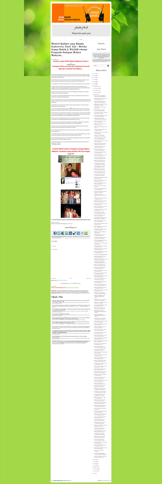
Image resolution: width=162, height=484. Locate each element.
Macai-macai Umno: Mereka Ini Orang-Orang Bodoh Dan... (100, 285)
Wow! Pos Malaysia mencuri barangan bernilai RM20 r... (99, 110)
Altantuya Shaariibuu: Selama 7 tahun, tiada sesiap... (100, 221)
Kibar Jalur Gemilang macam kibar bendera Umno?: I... (100, 204)
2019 (94, 73)
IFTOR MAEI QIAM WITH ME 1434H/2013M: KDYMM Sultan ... (100, 454)
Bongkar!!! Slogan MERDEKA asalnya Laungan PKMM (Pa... (100, 96)
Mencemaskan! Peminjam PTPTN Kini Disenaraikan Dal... (100, 274)
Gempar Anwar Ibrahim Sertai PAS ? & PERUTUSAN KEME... (101, 116)
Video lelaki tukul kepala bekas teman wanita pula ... (100, 333)
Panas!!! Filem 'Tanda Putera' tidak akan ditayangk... (101, 141)
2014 (94, 83)
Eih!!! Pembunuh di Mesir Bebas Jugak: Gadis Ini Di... (100, 153)
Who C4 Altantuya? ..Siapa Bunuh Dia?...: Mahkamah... (100, 227)
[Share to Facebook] (55, 241)
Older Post (88, 278)
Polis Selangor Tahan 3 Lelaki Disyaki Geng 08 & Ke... (99, 235)
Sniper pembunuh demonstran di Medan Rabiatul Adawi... (100, 336)
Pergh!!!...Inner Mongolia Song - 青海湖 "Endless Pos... (100, 184)
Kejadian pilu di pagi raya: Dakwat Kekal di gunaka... (100, 443)
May (95, 463)
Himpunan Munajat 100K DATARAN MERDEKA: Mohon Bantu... (100, 315)
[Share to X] (54, 241)
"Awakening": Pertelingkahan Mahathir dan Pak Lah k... (99, 437)
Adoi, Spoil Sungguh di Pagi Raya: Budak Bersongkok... (100, 412)
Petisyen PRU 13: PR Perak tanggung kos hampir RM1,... (100, 136)
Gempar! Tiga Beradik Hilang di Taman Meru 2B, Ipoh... (100, 358)
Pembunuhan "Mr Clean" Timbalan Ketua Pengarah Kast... (100, 207)
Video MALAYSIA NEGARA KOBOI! (101, 254)
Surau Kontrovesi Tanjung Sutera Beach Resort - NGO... (100, 367)
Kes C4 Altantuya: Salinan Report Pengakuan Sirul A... (100, 199)
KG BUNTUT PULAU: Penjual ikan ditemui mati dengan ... (100, 201)
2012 (94, 473)
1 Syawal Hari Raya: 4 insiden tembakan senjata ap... (99, 429)
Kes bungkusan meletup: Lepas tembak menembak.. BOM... (100, 392)
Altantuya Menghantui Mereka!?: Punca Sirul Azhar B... (100, 189)
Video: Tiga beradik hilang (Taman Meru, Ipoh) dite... (100, 324)
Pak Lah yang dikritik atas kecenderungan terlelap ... (99, 440)
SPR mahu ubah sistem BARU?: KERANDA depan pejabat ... (100, 389)
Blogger (79, 283)
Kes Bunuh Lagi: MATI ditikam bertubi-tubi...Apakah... (100, 378)
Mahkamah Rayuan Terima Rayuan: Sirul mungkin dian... (100, 169)
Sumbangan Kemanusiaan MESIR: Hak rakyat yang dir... (100, 113)
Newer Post (53, 278)
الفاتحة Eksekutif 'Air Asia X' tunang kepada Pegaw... (100, 133)
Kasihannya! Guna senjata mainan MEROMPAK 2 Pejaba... (100, 105)
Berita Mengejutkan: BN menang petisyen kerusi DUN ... (100, 448)
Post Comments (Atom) (63, 280)
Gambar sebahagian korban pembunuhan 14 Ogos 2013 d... (100, 347)
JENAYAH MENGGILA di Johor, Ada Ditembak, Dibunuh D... (100, 276)
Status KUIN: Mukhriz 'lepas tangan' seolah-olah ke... (99, 420)
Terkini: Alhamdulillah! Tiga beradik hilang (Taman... (100, 353)
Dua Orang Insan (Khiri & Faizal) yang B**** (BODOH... (100, 230)
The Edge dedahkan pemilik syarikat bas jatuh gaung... (99, 164)
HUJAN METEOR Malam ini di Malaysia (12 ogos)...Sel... (99, 386)
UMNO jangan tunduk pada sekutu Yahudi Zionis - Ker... (101, 291)
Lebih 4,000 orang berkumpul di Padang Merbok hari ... (100, 288)
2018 (94, 75)
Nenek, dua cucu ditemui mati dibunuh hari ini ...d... (100, 124)
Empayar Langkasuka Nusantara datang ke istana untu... (100, 457)
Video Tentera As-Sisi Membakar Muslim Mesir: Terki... (100, 344)
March (95, 467)
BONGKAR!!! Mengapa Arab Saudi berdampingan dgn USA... (100, 260)
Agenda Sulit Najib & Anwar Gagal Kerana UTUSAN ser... (100, 381)
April (95, 465)
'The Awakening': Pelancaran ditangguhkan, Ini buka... (99, 395)
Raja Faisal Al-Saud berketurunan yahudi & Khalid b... (100, 271)
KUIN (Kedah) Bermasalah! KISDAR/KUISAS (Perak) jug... (100, 119)
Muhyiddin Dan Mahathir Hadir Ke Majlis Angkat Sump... (100, 426)
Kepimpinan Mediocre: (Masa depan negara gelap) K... (99, 400)
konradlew (70, 283)
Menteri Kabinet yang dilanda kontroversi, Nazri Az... (100, 268)
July (95, 459)
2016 (94, 79)
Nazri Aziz (59, 237)
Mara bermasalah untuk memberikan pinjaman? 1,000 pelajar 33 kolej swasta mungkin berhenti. (71, 326)
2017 (94, 77)
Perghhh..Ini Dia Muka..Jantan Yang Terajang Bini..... (100, 327)
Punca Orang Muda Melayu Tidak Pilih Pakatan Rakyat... (100, 306)
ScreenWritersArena (107, 480)
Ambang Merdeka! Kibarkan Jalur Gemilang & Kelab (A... (100, 99)
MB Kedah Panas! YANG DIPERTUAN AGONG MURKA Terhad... (100, 311)
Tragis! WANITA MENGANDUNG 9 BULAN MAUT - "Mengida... (100, 218)
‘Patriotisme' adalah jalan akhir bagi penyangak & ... (100, 122)
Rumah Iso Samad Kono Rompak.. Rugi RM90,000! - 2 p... (101, 210)
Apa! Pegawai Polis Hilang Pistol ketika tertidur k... (100, 375)
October (96, 90)
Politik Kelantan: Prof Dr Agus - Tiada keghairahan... (100, 398)
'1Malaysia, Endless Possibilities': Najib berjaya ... (100, 232)
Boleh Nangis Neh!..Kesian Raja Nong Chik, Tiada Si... (100, 181)
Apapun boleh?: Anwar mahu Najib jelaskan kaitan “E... (100, 178)
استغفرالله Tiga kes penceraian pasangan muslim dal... (100, 417)
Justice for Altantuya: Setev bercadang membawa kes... (100, 172)
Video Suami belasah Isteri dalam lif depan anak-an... (100, 355)
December (96, 86)
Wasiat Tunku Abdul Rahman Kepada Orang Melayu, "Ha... (100, 265)
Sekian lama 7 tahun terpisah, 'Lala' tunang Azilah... (100, 216)
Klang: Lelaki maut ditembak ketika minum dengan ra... (99, 308)
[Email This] (51, 241)
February (96, 469)
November (96, 88)
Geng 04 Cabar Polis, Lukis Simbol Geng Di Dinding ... (100, 247)
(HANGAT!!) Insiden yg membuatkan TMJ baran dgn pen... (100, 195)
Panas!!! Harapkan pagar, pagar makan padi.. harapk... (100, 155)
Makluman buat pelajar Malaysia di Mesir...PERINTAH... (101, 341)
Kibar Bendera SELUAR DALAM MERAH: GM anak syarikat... (100, 144)
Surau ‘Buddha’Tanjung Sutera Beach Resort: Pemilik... (100, 370)
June (95, 461)
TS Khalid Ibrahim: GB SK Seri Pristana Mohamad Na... (99, 423)
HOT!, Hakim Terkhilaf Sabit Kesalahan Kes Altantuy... (99, 175)
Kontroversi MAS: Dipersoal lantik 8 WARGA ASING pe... (100, 252)
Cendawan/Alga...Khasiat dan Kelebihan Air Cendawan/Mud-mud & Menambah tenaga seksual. (71, 305)
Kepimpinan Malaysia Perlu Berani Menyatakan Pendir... (100, 339)
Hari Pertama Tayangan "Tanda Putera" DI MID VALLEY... (100, 138)
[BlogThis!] (53, 241)
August (95, 94)
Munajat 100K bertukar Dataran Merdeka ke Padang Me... (100, 300)
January (95, 471)
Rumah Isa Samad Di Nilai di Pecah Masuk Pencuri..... (101, 224)
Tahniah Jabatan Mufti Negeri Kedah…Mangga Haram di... (100, 158)
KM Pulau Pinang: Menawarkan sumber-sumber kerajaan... (100, 406)
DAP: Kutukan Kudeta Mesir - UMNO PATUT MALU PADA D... (100, 293)
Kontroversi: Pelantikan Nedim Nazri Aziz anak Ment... (100, 330)
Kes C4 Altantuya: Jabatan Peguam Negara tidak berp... (100, 213)
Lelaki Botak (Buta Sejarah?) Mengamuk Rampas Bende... (100, 102)
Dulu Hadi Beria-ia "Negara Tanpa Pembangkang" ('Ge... (100, 364)
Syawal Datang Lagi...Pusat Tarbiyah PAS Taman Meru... (100, 434)
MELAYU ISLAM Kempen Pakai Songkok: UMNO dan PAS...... (100, 361)
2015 (94, 81)
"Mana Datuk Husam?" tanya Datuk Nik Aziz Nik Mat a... (99, 161)
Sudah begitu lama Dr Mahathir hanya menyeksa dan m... (100, 415)
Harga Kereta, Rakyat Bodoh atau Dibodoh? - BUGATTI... (101, 303)
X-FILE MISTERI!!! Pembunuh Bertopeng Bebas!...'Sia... (99, 167)
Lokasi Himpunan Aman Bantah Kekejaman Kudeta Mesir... (100, 319)
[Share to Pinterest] (56, 241)
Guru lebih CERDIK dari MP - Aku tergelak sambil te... (100, 130)
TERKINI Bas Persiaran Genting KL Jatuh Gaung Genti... (100, 249)
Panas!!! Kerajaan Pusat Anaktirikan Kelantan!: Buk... (100, 384)
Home (81, 39)
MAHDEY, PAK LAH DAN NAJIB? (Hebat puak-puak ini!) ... (100, 403)
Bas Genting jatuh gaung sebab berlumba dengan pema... (100, 238)
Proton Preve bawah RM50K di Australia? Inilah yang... (100, 279)
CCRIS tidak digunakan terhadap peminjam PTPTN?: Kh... (100, 241)
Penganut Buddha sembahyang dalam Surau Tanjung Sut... (100, 372)
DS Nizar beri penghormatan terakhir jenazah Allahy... (99, 150)
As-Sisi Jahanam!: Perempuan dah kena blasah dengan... (100, 322)
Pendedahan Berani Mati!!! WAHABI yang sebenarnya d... (100, 262)
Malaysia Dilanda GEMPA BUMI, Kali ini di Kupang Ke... (100, 257)
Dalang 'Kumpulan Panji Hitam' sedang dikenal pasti (100, 445)
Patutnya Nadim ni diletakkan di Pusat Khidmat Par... (100, 282)
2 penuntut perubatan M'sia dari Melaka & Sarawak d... (100, 192)
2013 (94, 85)
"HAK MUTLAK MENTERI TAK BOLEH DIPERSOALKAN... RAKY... (99, 296)
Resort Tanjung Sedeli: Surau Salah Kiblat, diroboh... (99, 147)
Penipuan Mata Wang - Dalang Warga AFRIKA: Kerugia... (100, 431)
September (96, 92)
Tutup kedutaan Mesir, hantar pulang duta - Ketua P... (100, 350)
